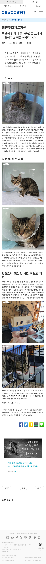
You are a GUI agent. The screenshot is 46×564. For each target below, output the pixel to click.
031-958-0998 (9, 558)
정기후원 (23, 6)
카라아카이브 (11, 2)
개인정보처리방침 (22, 533)
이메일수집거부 (32, 533)
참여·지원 (5, 20)
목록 (23, 488)
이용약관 (11, 533)
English (38, 6)
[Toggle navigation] (41, 13)
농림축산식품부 (40, 549)
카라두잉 (34, 2)
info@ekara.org (11, 556)
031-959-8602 (10, 560)
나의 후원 (7, 6)
